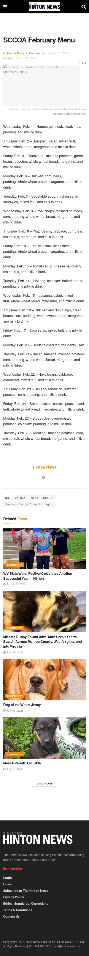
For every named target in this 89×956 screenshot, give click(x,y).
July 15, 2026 (14, 652)
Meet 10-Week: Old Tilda (22, 763)
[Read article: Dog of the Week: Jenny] (44, 679)
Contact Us (11, 916)
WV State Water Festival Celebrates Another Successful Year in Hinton (37, 576)
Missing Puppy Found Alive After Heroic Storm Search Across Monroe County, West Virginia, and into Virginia (42, 641)
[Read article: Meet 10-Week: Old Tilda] (44, 738)
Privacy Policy (13, 897)
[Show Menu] (5, 6)
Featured (19, 498)
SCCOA (48, 498)
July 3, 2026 (14, 769)
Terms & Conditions (17, 910)
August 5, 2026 (15, 584)
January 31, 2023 (57, 53)
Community (37, 53)
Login (7, 877)
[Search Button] (83, 6)
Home (7, 884)
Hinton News (15, 53)
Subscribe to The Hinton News (25, 890)
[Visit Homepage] (44, 6)
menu (34, 498)
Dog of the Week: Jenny (22, 704)
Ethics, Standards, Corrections (25, 903)
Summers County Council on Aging (29, 504)
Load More (45, 783)
